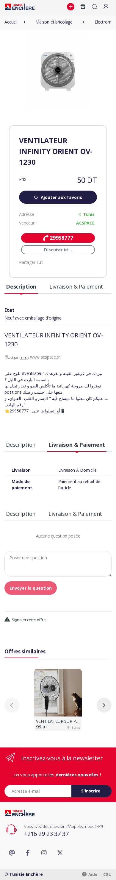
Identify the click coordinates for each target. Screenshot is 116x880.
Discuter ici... (58, 250)
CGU (107, 874)
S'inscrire (91, 791)
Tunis (89, 214)
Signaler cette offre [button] (28, 619)
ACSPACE (85, 223)
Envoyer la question (31, 588)
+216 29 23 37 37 (46, 834)
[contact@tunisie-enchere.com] (11, 852)
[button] (71, 7)
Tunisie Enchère (26, 874)
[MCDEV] (19, 6)
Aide (92, 874)
